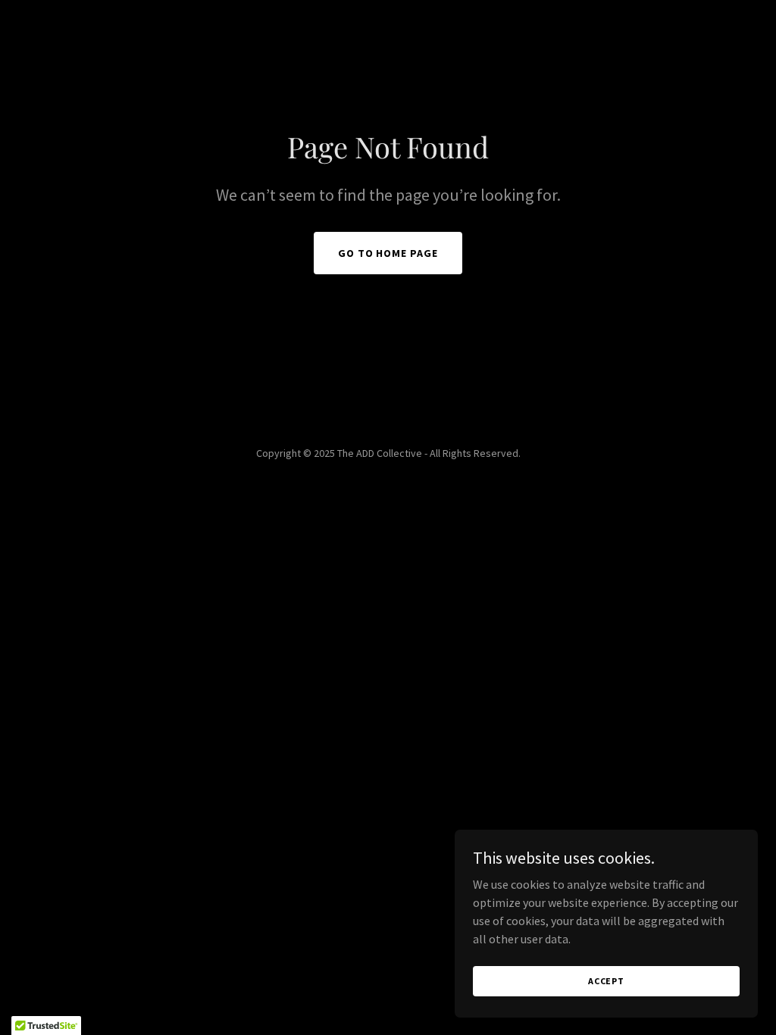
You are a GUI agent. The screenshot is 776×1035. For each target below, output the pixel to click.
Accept (606, 981)
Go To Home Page (388, 253)
